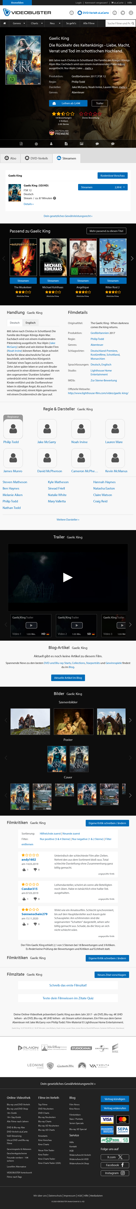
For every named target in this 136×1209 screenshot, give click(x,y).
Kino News (74, 1108)
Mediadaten (96, 1195)
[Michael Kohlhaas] (53, 257)
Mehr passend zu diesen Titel (106, 231)
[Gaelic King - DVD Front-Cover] (19, 797)
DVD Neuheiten (45, 1108)
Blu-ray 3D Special (78, 1129)
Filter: (25, 839)
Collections (78, 663)
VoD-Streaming (14, 1135)
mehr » (89, 68)
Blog (131, 12)
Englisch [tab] (31, 322)
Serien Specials (76, 1123)
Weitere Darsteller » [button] (68, 519)
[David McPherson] (47, 458)
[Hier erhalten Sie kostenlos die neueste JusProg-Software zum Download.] (115, 1139)
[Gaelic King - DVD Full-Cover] (64, 797)
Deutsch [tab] (15, 322)
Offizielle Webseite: (79, 389)
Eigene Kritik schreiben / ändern (107, 823)
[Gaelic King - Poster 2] (79, 759)
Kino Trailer (43, 1154)
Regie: (52, 81)
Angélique (82, 287)
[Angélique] (83, 257)
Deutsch (95, 364)
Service (74, 1135)
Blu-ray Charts (44, 1121)
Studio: (72, 370)
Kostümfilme (98, 354)
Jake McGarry (79, 87)
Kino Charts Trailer (46, 1158)
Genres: (53, 92)
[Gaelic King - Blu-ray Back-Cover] (109, 797)
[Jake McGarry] (47, 429)
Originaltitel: (75, 323)
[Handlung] (22, 143)
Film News (74, 1104)
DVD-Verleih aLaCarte (96, 12)
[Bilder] (82, 143)
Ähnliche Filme (23, 296)
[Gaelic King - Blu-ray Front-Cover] (87, 797)
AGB (71, 1150)
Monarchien (98, 358)
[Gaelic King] (23, 60)
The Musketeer (23, 287)
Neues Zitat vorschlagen (112, 975)
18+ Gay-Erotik (14, 1117)
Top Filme (42, 1104)
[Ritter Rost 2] (113, 257)
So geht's (71, 23)
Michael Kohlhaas (52, 287)
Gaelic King (22, 617)
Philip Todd (78, 81)
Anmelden (17, 2)
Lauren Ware (110, 87)
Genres (17, 23)
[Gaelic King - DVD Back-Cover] (42, 797)
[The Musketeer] (23, 257)
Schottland (113, 354)
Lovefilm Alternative (16, 1166)
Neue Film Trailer (46, 1150)
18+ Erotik (12, 1112)
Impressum (70, 1195)
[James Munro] (13, 458)
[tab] (10, 158)
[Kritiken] (98, 143)
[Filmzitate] (113, 143)
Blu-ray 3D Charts (46, 1129)
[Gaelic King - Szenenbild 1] (30, 721)
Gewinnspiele (114, 663)
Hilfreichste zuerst (50, 833)
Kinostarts (42, 1135)
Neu (52, 23)
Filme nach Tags (14, 1176)
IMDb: (71, 380)
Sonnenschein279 (34, 914)
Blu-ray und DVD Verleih (18, 1104)
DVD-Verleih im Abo (71, 12)
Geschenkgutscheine (17, 1153)
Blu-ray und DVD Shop (17, 1108)
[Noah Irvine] (81, 429)
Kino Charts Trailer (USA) (49, 1163)
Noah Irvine (95, 87)
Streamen (114, 12)
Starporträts (93, 663)
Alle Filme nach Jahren (18, 1121)
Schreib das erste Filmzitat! (68, 985)
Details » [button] (29, 204)
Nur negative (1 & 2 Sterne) (88, 839)
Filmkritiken (75, 1114)
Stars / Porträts (76, 1118)
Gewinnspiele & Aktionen (19, 1149)
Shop (123, 12)
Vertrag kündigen (115, 1099)
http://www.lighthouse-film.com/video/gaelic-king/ (98, 393)
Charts (34, 23)
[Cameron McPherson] (81, 458)
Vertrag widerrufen (115, 1108)
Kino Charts (43, 1144)
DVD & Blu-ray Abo (16, 1127)
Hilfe (71, 1142)
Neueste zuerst (71, 833)
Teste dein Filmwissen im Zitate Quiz (68, 998)
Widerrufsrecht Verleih (80, 1154)
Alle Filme (89, 23)
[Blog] (67, 143)
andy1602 (29, 859)
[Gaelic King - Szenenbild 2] (74, 721)
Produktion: (56, 76)
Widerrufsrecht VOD (79, 1159)
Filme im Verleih (48, 1098)
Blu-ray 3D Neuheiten (48, 1125)
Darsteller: (55, 87)
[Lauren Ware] (115, 429)
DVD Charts (43, 1112)
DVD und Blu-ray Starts (57, 663)
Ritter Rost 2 (113, 287)
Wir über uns (40, 1195)
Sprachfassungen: (78, 364)
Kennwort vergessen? (96, 2)
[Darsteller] (52, 143)
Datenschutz (55, 1195)
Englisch (106, 364)
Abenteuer (78, 92)
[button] (130, 624)
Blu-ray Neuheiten (47, 1117)
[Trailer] (37, 143)
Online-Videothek (18, 1098)
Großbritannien (81, 76)
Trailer (99, 103)
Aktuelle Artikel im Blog (68, 677)
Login (79, 2)
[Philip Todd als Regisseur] (13, 429)
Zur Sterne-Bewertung (104, 380)
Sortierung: (28, 833)
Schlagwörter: (76, 350)
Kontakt (73, 1146)
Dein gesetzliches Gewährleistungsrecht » (68, 216)
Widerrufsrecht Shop (79, 1163)
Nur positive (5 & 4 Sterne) (55, 839)
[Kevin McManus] (115, 458)
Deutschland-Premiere (104, 350)
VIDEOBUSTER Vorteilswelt (19, 1172)
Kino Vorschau (45, 1140)
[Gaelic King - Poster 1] (56, 759)
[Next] (132, 258)
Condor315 (30, 889)
